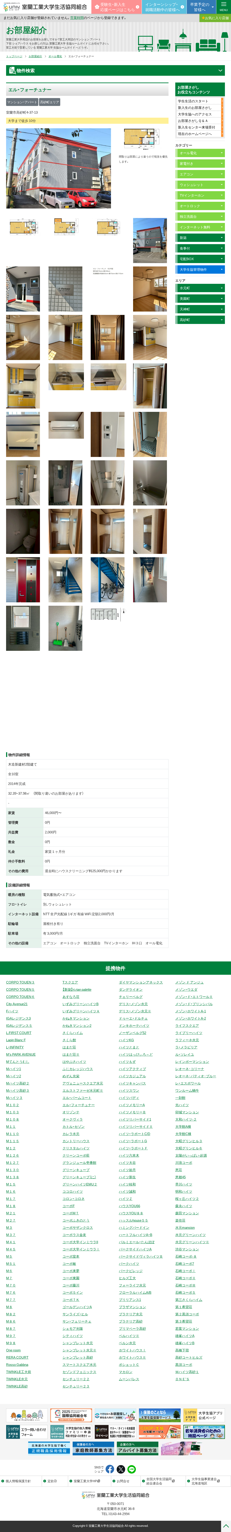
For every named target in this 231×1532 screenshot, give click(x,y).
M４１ (11, 1241)
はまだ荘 (69, 1047)
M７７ (11, 1299)
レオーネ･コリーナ (189, 1068)
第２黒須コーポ (187, 1314)
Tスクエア (70, 982)
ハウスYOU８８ (131, 1213)
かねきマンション (76, 1018)
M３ (9, 1227)
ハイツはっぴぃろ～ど (136, 1054)
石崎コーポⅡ (185, 1277)
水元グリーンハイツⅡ (192, 1241)
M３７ (11, 1234)
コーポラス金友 (74, 1234)
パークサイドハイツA (135, 1249)
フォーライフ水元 (132, 1285)
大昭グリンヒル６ (188, 1148)
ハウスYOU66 (129, 1205)
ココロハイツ (72, 1191)
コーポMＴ (70, 1213)
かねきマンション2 (76, 1025)
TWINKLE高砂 (17, 1386)
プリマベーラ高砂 (132, 1328)
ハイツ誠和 (127, 1191)
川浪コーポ (183, 1162)
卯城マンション (187, 1112)
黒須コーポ (183, 1364)
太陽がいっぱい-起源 (191, 1155)
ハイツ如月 (127, 1169)
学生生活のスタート (193, 101)
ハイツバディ (129, 1097)
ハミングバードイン (134, 1227)
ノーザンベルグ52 (132, 1032)
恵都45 (180, 1176)
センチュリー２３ (76, 1386)
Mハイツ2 (13, 1075)
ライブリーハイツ (188, 1032)
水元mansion (185, 1227)
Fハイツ (12, 1011)
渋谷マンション (187, 1249)
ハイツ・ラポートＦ (133, 1148)
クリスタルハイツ (76, 1148)
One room (13, 1350)
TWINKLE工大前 (18, 1371)
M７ (9, 1277)
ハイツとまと (129, 1047)
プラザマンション (132, 1306)
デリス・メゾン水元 (133, 1003)
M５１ (11, 1263)
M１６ (11, 1191)
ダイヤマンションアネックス (141, 982)
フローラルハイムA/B (135, 1292)
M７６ (11, 1292)
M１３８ (12, 1176)
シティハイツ (72, 1335)
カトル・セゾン (73, 1126)
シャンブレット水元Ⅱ (79, 1350)
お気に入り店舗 (217, 17)
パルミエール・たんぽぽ (137, 1241)
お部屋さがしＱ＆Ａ (193, 120)
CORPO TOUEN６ (20, 996)
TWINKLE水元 (17, 1378)
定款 (51, 1481)
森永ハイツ (183, 1205)
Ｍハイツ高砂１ (187, 1371)
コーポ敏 (69, 1263)
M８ (9, 1306)
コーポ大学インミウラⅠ (81, 1249)
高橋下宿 (182, 1350)
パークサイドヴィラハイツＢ (141, 1256)
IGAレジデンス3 (18, 1018)
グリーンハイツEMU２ (79, 1184)
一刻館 (180, 1097)
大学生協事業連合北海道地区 (204, 1481)
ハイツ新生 (127, 1176)
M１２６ (12, 1155)
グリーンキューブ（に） (79, 1176)
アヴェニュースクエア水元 (82, 1083)
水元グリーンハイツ (190, 1234)
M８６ (11, 1321)
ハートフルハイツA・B (135, 1234)
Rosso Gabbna (17, 1364)
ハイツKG (126, 1039)
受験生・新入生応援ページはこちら (117, 6)
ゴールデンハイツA (77, 1306)
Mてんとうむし (17, 1061)
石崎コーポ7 (184, 1263)
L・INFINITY (15, 1047)
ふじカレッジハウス (77, 1068)
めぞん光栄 (70, 1075)
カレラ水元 (70, 1133)
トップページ (14, 56)
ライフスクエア (187, 1025)
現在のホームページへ (195, 133)
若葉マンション (187, 1328)
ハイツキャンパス (132, 1083)
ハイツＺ (125, 1198)
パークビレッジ (131, 1270)
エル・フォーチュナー (78, 1104)
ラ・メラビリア (186, 1047)
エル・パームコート (76, 1097)
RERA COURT (17, 1357)
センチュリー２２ (76, 1378)
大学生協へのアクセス (195, 114)
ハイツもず (127, 1061)
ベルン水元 (127, 1342)
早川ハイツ (183, 1184)
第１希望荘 (183, 1306)
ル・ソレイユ (184, 1054)
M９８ (11, 1342)
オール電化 (55, 56)
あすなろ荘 (70, 996)
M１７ (11, 1198)
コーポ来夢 (70, 1270)
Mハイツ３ (14, 1097)
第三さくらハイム (188, 1299)
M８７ (11, 1328)
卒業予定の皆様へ (199, 6)
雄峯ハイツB (184, 1342)
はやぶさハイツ (74, 1061)
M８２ (11, 1314)
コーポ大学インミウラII (80, 1241)
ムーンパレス (129, 1378)
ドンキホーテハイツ (134, 1025)
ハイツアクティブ (132, 1068)
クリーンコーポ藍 (76, 1155)
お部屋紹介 (26, 29)
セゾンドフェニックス (79, 1371)
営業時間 (77, 17)
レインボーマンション (192, 1061)
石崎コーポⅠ (185, 1270)
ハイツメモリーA (132, 1104)
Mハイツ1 (13, 1068)
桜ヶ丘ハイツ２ (187, 1198)
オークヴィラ (72, 1119)
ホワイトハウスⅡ (132, 1357)
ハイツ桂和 (127, 1184)
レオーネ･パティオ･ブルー (195, 1075)
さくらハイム (72, 1032)
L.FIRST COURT (18, 1032)
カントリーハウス (76, 1140)
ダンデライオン (131, 989)
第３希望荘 (183, 1321)
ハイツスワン (129, 1090)
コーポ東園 (70, 1277)
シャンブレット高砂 (77, 1357)
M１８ (11, 1205)
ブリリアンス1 (130, 1299)
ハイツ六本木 (129, 1155)
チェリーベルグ (131, 996)
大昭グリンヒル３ (188, 1140)
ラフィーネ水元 (187, 1039)
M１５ (11, 1184)
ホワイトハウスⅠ (132, 1350)
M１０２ (12, 1104)
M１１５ (12, 1140)
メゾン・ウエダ (186, 989)
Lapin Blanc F (16, 1039)
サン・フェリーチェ (76, 1321)
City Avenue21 (17, 1003)
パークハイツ (129, 1263)
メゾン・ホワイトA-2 (190, 1018)
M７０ (11, 1285)
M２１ (11, 1213)
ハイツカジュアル (132, 1075)
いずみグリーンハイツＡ (81, 1011)
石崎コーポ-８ (186, 1256)
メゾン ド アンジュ (189, 982)
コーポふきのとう (76, 1220)
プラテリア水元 (131, 1314)
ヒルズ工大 (127, 1277)
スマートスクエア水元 (79, 1364)
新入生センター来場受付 (196, 127)
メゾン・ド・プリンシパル (194, 1003)
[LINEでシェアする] (132, 1469)
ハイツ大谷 (127, 1162)
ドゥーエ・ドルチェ (133, 1018)
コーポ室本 (70, 1256)
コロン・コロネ (73, 1198)
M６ (9, 1270)
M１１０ (12, 1133)
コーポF (68, 1205)
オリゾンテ (70, 1112)
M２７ (11, 1220)
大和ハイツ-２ (186, 1119)
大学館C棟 (183, 1133)
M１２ (11, 1148)
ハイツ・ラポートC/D (134, 1133)
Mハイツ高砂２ (17, 1083)
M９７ (11, 1335)
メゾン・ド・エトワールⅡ (194, 996)
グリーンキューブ (76, 1169)
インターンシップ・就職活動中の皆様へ (162, 6)
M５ (9, 1256)
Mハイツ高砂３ (17, 1090)
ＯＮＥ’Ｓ (182, 1378)
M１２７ (12, 1162)
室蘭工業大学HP (85, 1481)
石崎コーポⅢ (185, 1285)
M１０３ (12, 1112)
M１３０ (12, 1169)
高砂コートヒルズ (188, 1357)
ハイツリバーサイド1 (135, 1119)
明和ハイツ (183, 1191)
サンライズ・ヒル (75, 1314)
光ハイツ (182, 1104)
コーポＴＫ (70, 1299)
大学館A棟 (183, 1126)
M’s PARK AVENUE (21, 1054)
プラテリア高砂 (131, 1321)
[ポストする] (121, 1469)
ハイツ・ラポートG (133, 1140)
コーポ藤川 (70, 1285)
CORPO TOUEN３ (20, 982)
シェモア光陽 (72, 1328)
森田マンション (187, 1213)
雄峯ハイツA (184, 1335)
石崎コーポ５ (185, 1292)
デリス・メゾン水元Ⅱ (135, 1011)
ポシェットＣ (129, 1364)
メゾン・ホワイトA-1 (190, 1011)
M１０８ (12, 1119)
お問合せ (123, 1481)
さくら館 (69, 1039)
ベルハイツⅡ (129, 1335)
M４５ (11, 1249)
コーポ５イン (72, 1292)
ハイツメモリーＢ (132, 1112)
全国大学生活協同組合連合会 (159, 1481)
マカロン (125, 1371)
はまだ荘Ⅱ (70, 1054)
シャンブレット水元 (77, 1342)
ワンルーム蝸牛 (187, 1090)
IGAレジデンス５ (19, 1025)
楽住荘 (180, 1220)
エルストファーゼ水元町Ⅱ (82, 1090)
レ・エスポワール (188, 1083)
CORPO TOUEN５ (20, 989)
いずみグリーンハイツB (80, 1003)
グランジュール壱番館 (79, 1162)
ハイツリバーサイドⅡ (136, 1126)
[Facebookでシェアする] (110, 1469)
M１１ (11, 1126)
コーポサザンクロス (77, 1227)
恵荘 (178, 1169)
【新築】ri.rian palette (76, 989)
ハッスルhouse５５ (133, 1220)
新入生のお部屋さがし (195, 107)
